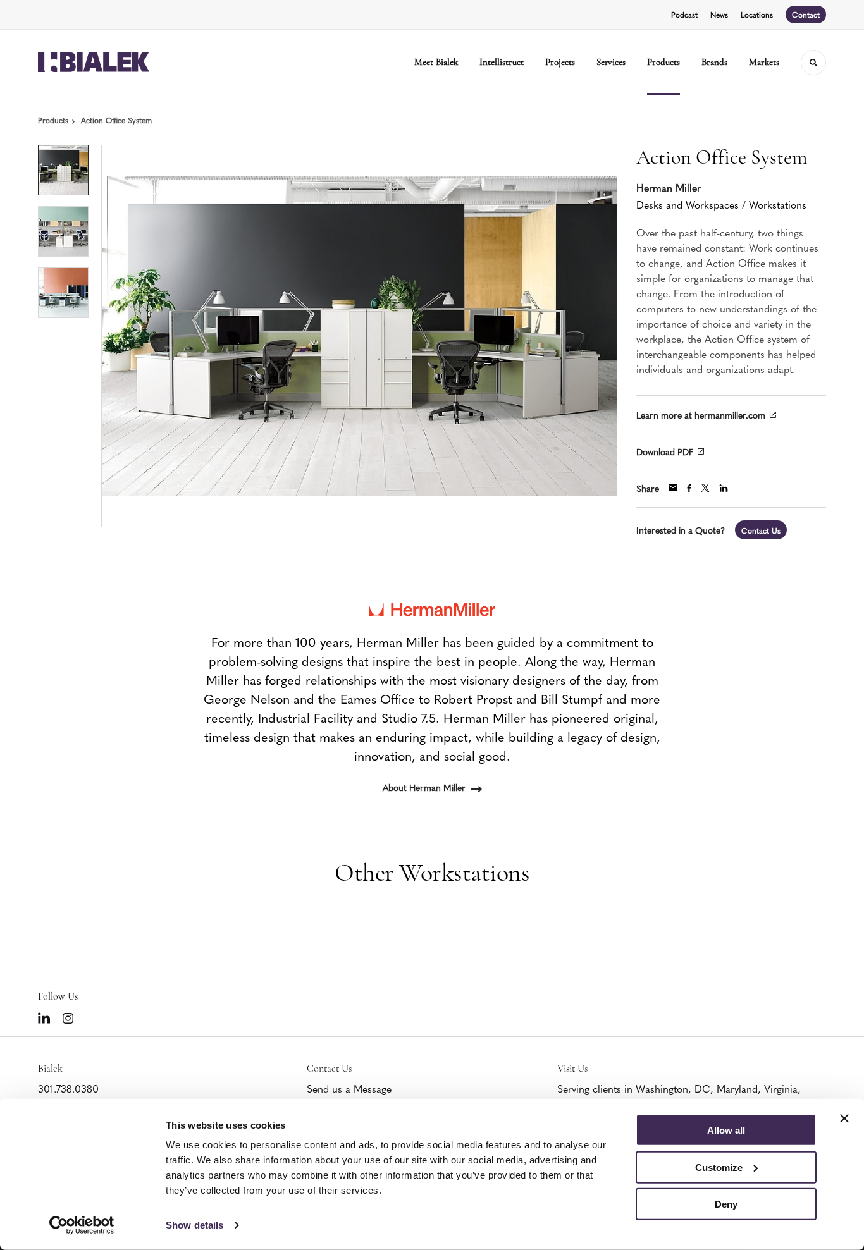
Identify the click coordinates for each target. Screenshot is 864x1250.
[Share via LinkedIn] (723, 488)
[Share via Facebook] (689, 488)
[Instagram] (68, 1018)
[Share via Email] (673, 487)
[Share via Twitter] (705, 488)
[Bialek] (93, 62)
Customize (719, 1166)
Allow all (726, 1130)
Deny (726, 1204)
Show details (194, 1225)
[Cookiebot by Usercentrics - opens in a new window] (82, 1225)
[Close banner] (844, 1118)
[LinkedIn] (44, 1018)
